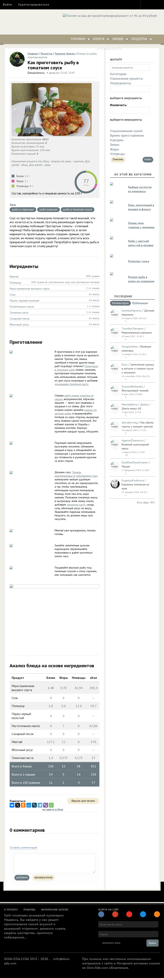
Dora (124, 364)
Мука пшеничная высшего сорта (29, 288)
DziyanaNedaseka (132, 386)
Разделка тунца (138, 261)
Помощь (29, 909)
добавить (22, 877)
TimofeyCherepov (133, 328)
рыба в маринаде (23, 209)
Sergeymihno (130, 346)
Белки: (115, 144)
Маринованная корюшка (137, 332)
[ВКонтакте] (12, 805)
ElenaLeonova (36, 73)
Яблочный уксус (19, 324)
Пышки (126, 466)
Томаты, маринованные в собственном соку (76, 474)
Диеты (144, 404)
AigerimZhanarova (133, 440)
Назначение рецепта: (126, 78)
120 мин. (45, 150)
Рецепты (139, 39)
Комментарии (120, 303)
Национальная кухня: (126, 130)
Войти (7, 4)
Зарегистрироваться (33, 4)
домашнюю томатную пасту (71, 384)
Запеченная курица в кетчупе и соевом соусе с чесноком (138, 368)
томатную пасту (76, 504)
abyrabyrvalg (130, 422)
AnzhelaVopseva (131, 310)
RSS (153, 502)
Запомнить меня (111, 942)
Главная (33, 53)
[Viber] (45, 805)
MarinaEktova (129, 404)
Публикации (140, 303)
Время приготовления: (127, 135)
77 (86, 181)
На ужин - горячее (72, 161)
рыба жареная (48, 209)
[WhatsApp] (51, 805)
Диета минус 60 (131, 408)
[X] (17, 805)
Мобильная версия (54, 909)
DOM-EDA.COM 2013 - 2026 (26, 959)
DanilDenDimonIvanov (135, 462)
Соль (12, 294)
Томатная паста (19, 312)
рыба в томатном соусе (77, 209)
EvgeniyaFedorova (133, 480)
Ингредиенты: (121, 83)
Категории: (118, 74)
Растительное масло (22, 306)
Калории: (117, 140)
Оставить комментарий (23, 847)
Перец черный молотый (24, 300)
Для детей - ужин (39, 165)
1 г (26, 181)
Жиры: (114, 149)
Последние (123, 296)
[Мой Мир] (28, 805)
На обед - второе (49, 161)
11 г (27, 176)
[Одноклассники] (23, 805)
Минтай (14, 276)
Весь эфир (143, 502)
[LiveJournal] (34, 805)
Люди (117, 39)
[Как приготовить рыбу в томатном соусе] (54, 109)
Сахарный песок (19, 318)
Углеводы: (117, 153)
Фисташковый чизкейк (135, 390)
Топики (78, 39)
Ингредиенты (109, 48)
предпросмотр (43, 877)
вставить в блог (52, 809)
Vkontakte (160, 4)
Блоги (98, 39)
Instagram (146, 4)
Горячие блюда (65, 53)
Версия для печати (83, 801)
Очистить (118, 159)
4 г (31, 186)
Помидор (15, 282)
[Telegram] (40, 805)
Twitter (153, 4)
